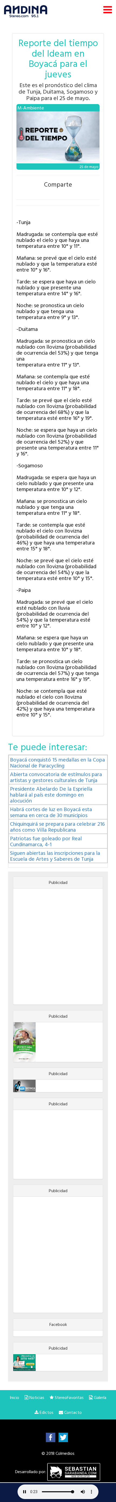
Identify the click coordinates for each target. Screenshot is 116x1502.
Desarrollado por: (31, 1471)
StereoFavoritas (69, 1397)
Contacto (72, 1412)
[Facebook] (50, 1437)
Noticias (36, 1397)
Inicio (14, 1397)
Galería (99, 1397)
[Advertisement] (58, 946)
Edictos (46, 1412)
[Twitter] (63, 1437)
